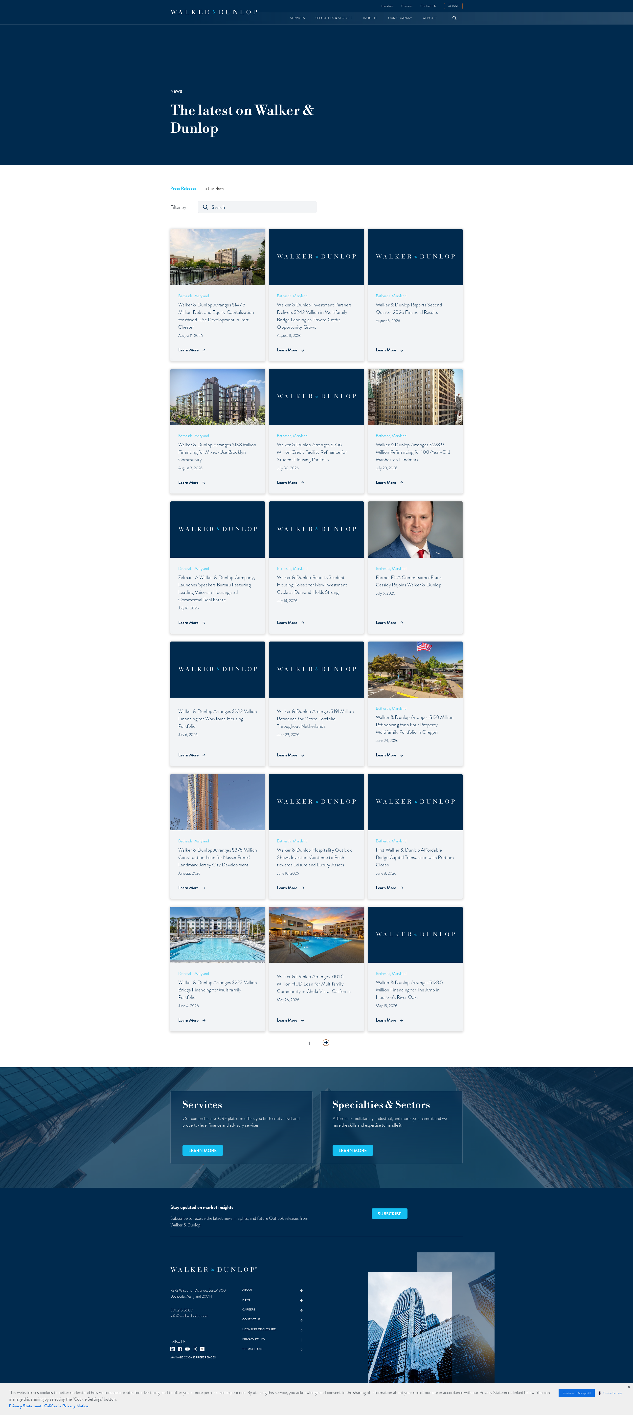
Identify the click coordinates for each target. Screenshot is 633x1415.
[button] (610, 1393)
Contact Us (428, 6)
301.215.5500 (181, 1310)
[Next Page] (325, 1042)
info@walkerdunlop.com (189, 1316)
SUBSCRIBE (390, 1213)
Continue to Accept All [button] (576, 1393)
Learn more (202, 1150)
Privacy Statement (25, 1405)
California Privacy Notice (66, 1405)
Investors (387, 6)
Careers (406, 6)
